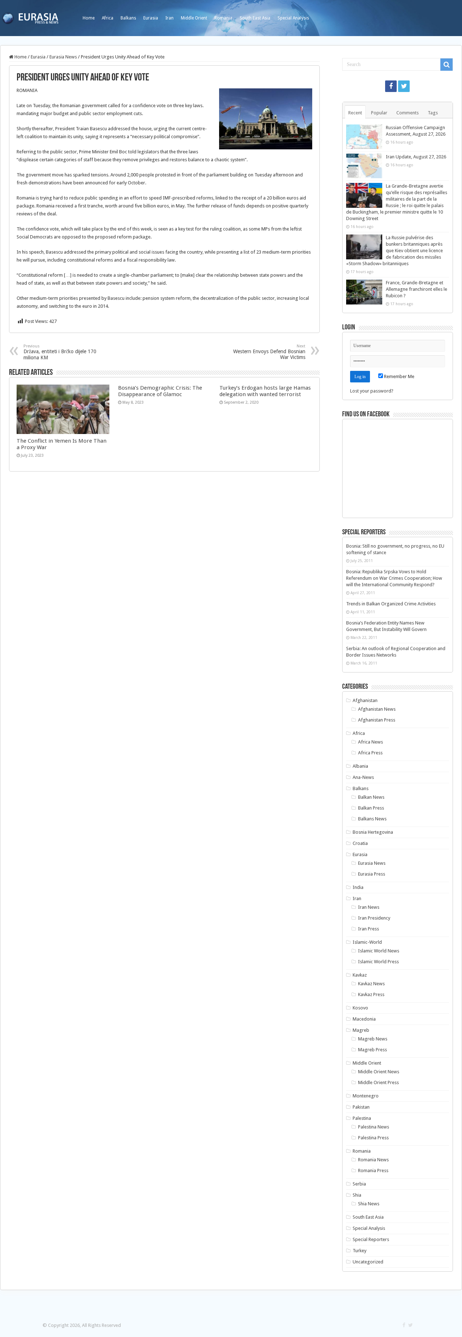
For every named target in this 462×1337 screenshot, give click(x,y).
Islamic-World (367, 942)
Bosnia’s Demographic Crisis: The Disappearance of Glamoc (160, 391)
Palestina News (373, 1127)
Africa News (370, 742)
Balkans (128, 18)
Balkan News (371, 797)
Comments (407, 112)
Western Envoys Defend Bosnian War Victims (269, 352)
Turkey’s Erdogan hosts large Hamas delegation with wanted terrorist (265, 391)
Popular (379, 112)
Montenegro (366, 1096)
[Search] (446, 64)
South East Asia (255, 18)
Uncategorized (368, 1261)
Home (89, 18)
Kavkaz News (371, 983)
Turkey (359, 1250)
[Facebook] (391, 86)
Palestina (362, 1118)
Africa (107, 18)
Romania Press (373, 1170)
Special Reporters (371, 1239)
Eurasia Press (371, 874)
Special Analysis (293, 18)
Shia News (368, 1203)
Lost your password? (371, 391)
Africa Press (370, 752)
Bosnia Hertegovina (373, 832)
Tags (433, 112)
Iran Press (368, 928)
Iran (169, 18)
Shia (357, 1195)
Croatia (360, 843)
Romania (223, 18)
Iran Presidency (374, 918)
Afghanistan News (377, 709)
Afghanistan (365, 700)
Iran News (368, 907)
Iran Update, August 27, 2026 (416, 156)
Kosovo (360, 1008)
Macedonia (364, 1019)
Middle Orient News (378, 1071)
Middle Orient (194, 18)
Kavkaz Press (371, 994)
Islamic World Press (378, 961)
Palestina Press (373, 1137)
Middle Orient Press (378, 1082)
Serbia (359, 1184)
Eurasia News (63, 57)
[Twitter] (404, 86)
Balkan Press (371, 808)
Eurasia (150, 18)
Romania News (373, 1159)
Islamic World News (378, 951)
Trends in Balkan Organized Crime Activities (391, 603)
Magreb (361, 1030)
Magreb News (372, 1039)
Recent (355, 112)
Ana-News (363, 777)
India (358, 887)
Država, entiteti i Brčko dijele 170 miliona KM (59, 352)
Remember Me (398, 376)
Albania (360, 766)
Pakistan (361, 1107)
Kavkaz (360, 975)
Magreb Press (372, 1049)
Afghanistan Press (376, 720)
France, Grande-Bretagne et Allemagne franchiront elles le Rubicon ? (416, 289)
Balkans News (372, 818)
